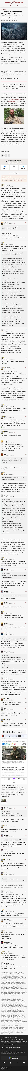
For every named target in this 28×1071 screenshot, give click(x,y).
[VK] (17, 1062)
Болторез (6, 591)
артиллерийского (16, 99)
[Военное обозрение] (14, 2)
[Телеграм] (4, 1062)
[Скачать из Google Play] (14, 1058)
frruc (5, 454)
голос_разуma (7, 185)
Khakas (6, 431)
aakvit (5, 358)
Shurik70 (6, 222)
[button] (10, 5)
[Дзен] (24, 1062)
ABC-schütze (7, 367)
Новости (3, 9)
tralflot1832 (7, 719)
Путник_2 (6, 963)
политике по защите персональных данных (9, 1053)
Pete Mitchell (7, 632)
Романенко (7, 919)
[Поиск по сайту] (3, 5)
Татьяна (6, 330)
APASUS (6, 807)
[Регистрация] (17, 5)
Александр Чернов (5, 151)
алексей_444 (7, 891)
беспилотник (11, 101)
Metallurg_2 (7, 942)
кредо (5, 242)
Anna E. (6, 405)
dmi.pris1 (6, 441)
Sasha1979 (6, 698)
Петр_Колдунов (8, 909)
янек (5, 708)
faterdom (6, 930)
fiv (5, 472)
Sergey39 (6, 951)
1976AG (6, 495)
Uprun (5, 611)
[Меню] (24, 5)
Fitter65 (6, 569)
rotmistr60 (6, 678)
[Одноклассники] (11, 1062)
